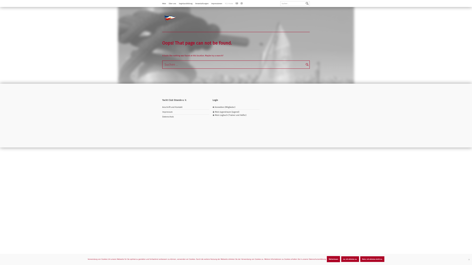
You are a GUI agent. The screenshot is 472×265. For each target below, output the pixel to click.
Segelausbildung (185, 3)
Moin (164, 3)
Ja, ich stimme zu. (350, 259)
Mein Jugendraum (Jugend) (226, 112)
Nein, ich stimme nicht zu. (372, 259)
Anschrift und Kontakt (172, 107)
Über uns (172, 3)
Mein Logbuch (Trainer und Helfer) (230, 115)
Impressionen (216, 3)
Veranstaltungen (201, 3)
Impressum (167, 112)
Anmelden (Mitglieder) (224, 107)
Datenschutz (168, 117)
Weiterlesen (333, 259)
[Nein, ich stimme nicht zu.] (469, 259)
